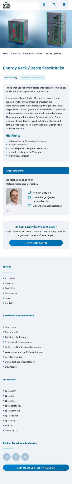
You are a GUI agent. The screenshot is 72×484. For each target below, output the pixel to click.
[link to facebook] (7, 457)
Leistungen (11, 293)
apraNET (9, 395)
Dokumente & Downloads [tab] (32, 77)
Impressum (10, 327)
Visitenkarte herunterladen (47, 205)
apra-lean (10, 420)
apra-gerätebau (13, 405)
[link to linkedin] (25, 457)
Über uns (9, 283)
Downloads (11, 366)
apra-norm (10, 390)
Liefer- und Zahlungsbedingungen (23, 346)
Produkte (17, 53)
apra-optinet (11, 415)
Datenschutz (11, 331)
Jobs (7, 298)
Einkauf (9, 425)
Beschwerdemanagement (18, 341)
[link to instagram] (16, 457)
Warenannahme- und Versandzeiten (24, 351)
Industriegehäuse (53, 53)
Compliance (11, 430)
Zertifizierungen (13, 356)
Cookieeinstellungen (15, 336)
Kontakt (9, 302)
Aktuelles (10, 278)
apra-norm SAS (12, 410)
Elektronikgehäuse (33, 53)
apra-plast (10, 400)
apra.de (6, 53)
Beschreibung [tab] (11, 77)
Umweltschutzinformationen (20, 361)
